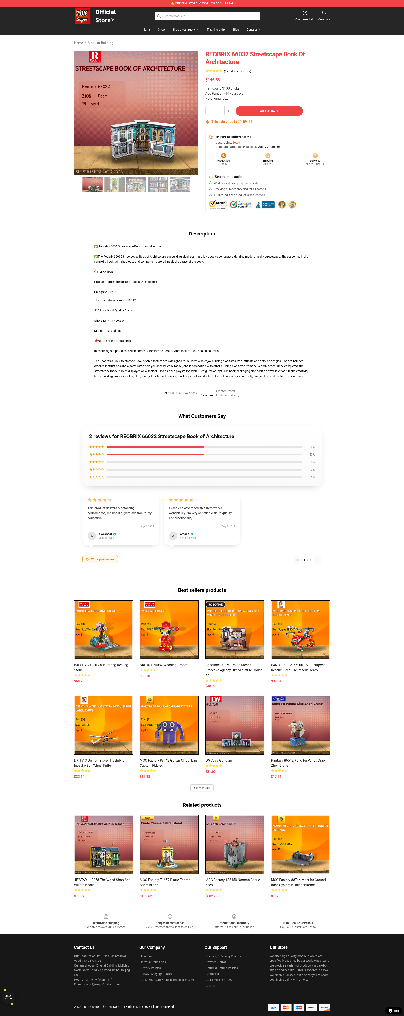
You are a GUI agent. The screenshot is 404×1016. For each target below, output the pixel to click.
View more (202, 787)
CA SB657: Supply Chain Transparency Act (168, 979)
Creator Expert (225, 391)
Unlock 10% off (8, 997)
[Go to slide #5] (180, 184)
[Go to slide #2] (114, 184)
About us (146, 956)
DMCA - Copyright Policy (156, 974)
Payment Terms (216, 962)
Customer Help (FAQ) (219, 979)
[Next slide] (192, 112)
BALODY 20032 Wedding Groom (163, 665)
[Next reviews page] (318, 560)
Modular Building (100, 43)
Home (78, 43)
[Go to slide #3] (136, 184)
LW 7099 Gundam (218, 760)
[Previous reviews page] (297, 560)
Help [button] (396, 1010)
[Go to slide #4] (158, 184)
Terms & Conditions (153, 962)
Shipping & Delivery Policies (223, 956)
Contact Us (213, 974)
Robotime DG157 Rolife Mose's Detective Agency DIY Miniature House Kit (233, 670)
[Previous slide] (80, 112)
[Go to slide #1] (92, 184)
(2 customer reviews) (237, 71)
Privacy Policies (151, 968)
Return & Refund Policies (222, 968)
